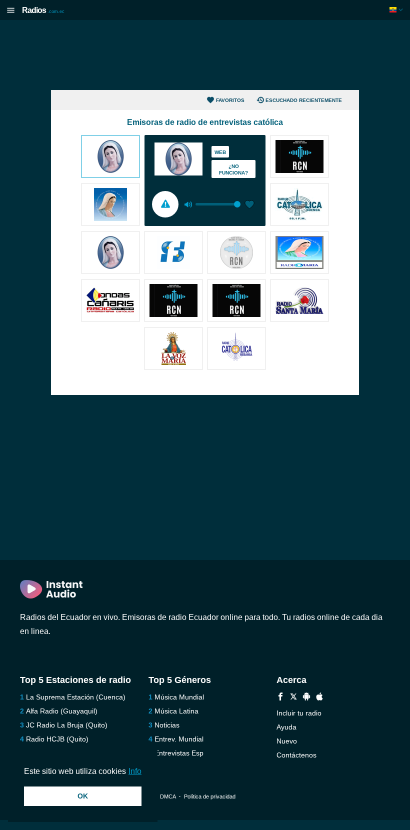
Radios (43, 10)
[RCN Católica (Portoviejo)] (236, 301)
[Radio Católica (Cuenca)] (300, 205)
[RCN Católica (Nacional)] (300, 157)
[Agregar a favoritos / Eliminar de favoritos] (249, 205)
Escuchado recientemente (304, 100)
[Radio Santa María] (300, 301)
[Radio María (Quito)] (110, 157)
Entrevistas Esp (179, 753)
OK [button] (83, 796)
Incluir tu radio (299, 713)
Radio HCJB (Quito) (57, 739)
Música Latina (176, 711)
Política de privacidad (210, 797)
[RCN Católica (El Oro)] (174, 301)
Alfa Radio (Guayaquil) (62, 711)
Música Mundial (179, 697)
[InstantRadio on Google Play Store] (306, 698)
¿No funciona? (233, 170)
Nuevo (286, 741)
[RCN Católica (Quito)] (236, 253)
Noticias (167, 725)
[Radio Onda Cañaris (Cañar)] (110, 301)
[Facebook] (280, 698)
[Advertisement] (205, 55)
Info (135, 771)
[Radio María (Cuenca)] (300, 253)
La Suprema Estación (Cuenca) (76, 697)
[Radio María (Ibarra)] (110, 253)
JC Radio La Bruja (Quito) (67, 725)
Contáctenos (296, 755)
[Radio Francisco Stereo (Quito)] (174, 253)
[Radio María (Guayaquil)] (110, 205)
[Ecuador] (397, 10)
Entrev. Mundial (179, 739)
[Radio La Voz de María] (174, 349)
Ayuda (286, 727)
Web (220, 152)
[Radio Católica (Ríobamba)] (236, 349)
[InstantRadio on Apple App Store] (320, 698)
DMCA (168, 797)
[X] (294, 698)
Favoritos (230, 100)
